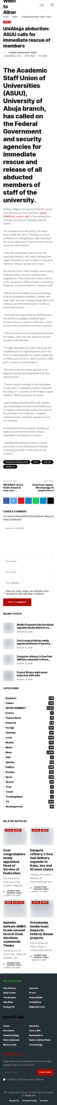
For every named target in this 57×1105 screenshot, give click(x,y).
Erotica (29, 713)
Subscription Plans (40, 1040)
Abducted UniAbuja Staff (16, 462)
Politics (29, 767)
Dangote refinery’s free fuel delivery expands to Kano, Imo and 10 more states (34, 659)
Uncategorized (29, 806)
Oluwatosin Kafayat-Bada (22, 53)
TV (29, 801)
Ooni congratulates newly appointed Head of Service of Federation (35, 643)
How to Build (35, 997)
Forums (44, 1100)
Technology (35, 1044)
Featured (29, 722)
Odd (29, 757)
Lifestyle (29, 732)
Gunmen (47, 462)
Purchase (8, 1030)
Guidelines (35, 1002)
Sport (29, 777)
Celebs (29, 703)
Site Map (8, 1002)
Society (29, 772)
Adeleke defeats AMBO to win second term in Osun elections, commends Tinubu (14, 934)
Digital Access (37, 1007)
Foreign (29, 727)
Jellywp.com (30, 1095)
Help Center (9, 992)
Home (6, 16)
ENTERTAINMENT (29, 708)
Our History (9, 988)
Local (29, 737)
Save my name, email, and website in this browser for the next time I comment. (27, 592)
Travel (29, 791)
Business (29, 698)
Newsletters (36, 1035)
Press (32, 992)
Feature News (29, 717)
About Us (34, 1026)
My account (9, 1044)
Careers (34, 988)
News (15, 16)
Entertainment (11, 1040)
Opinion (29, 762)
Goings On (9, 1007)
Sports (29, 782)
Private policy (29, 1100)
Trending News (29, 796)
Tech (29, 786)
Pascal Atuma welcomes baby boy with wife (32, 674)
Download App (11, 1035)
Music (29, 747)
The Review (9, 997)
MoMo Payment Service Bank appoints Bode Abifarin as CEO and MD (35, 627)
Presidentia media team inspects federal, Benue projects (41, 930)
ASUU (36, 462)
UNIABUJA (10, 466)
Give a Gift (34, 1030)
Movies (29, 742)
